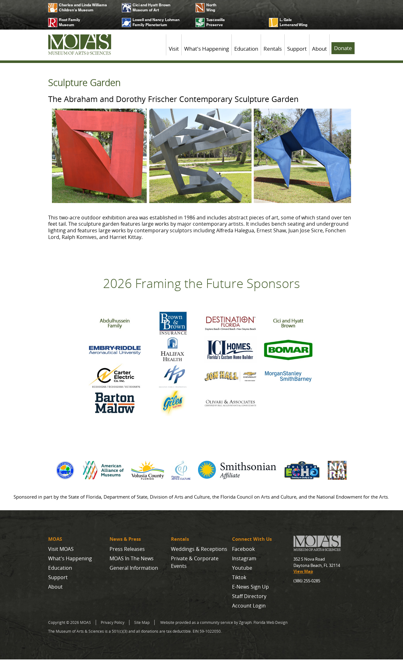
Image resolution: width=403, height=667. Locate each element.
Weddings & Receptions (199, 548)
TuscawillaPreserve (215, 22)
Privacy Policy (112, 622)
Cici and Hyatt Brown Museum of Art (151, 7)
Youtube (242, 567)
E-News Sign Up (250, 586)
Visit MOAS (61, 548)
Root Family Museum (69, 22)
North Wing (211, 7)
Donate (343, 48)
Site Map (142, 622)
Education (246, 48)
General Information (134, 567)
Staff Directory (249, 596)
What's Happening (206, 48)
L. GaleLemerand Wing (293, 22)
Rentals (273, 48)
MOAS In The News (132, 558)
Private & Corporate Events (195, 562)
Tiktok (239, 577)
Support (297, 48)
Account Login (249, 605)
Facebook (243, 548)
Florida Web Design (270, 622)
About (319, 48)
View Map (303, 571)
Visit (174, 48)
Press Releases (127, 548)
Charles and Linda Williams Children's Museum (83, 7)
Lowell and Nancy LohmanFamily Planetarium (156, 22)
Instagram (244, 558)
